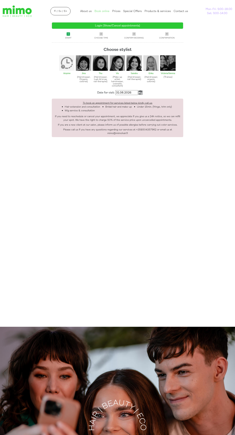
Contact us (181, 11)
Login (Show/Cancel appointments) (117, 25)
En (65, 11)
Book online (102, 11)
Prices (116, 11)
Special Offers (132, 11)
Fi (55, 11)
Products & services (158, 11)
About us (86, 11)
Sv (59, 11)
